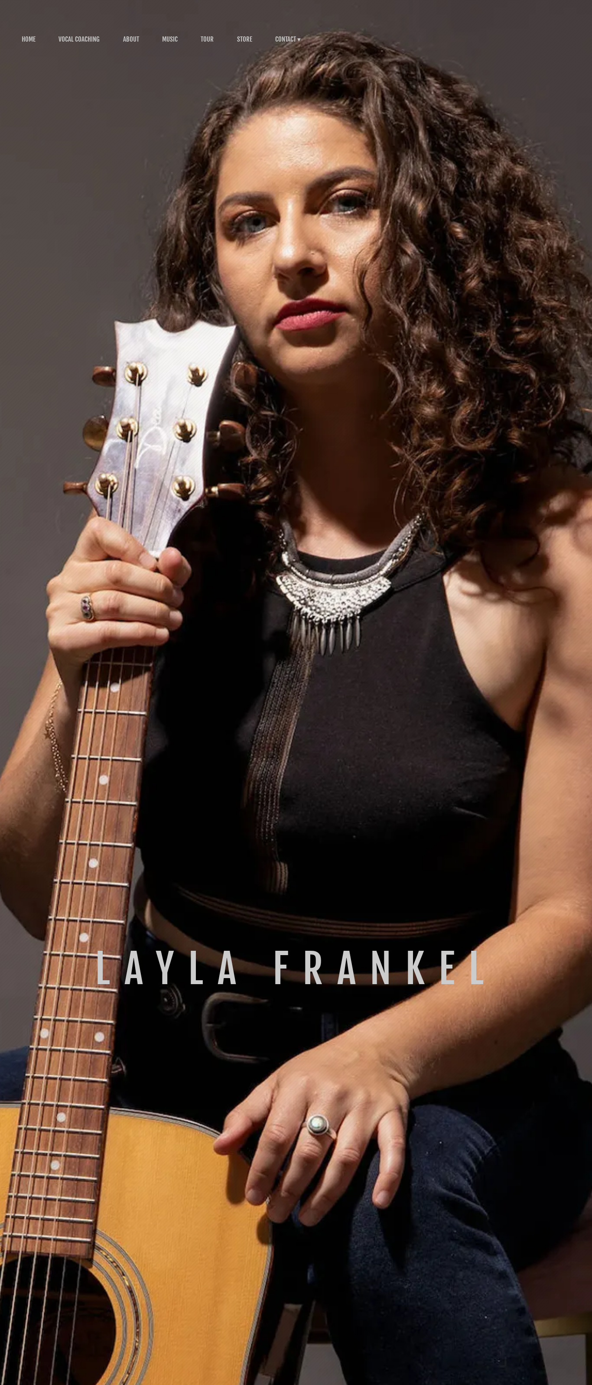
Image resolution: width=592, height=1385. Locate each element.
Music (170, 39)
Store (244, 39)
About (131, 39)
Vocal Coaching (79, 39)
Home (29, 39)
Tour (207, 39)
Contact (285, 39)
